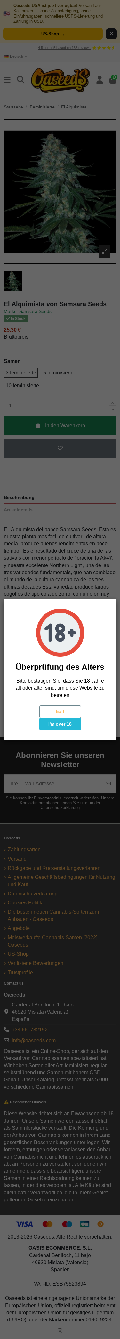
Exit (60, 711)
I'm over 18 (60, 723)
